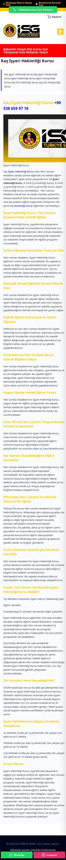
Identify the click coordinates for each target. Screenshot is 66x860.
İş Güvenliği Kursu (22, 205)
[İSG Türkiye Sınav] (22, 31)
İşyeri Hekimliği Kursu (21, 171)
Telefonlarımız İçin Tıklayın (35, 9)
